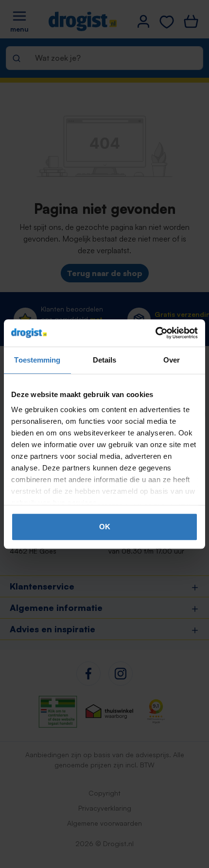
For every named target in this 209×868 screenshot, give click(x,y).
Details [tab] (105, 360)
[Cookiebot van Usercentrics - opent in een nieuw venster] (155, 333)
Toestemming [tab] (37, 360)
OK (104, 526)
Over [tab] (171, 360)
